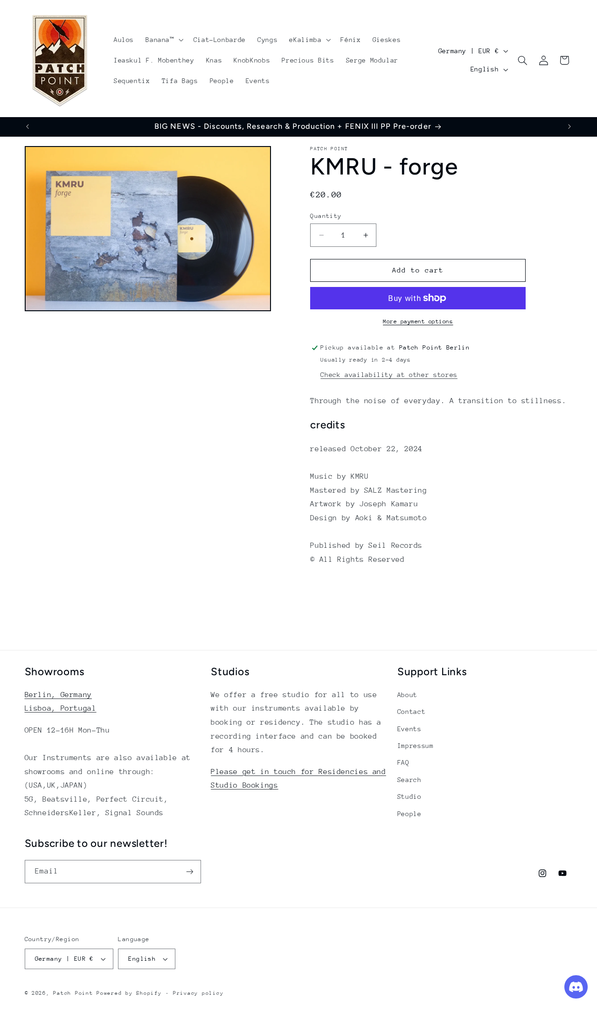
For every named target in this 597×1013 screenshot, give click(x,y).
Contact (411, 711)
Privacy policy (198, 993)
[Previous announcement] (27, 126)
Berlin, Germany (58, 695)
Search (409, 779)
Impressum (415, 745)
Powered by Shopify (129, 993)
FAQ (403, 762)
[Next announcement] (569, 126)
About (407, 695)
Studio (409, 796)
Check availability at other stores (388, 374)
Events (409, 729)
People (409, 813)
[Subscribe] (189, 871)
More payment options (418, 321)
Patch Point (73, 993)
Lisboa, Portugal (61, 708)
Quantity (325, 215)
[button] (163, 39)
